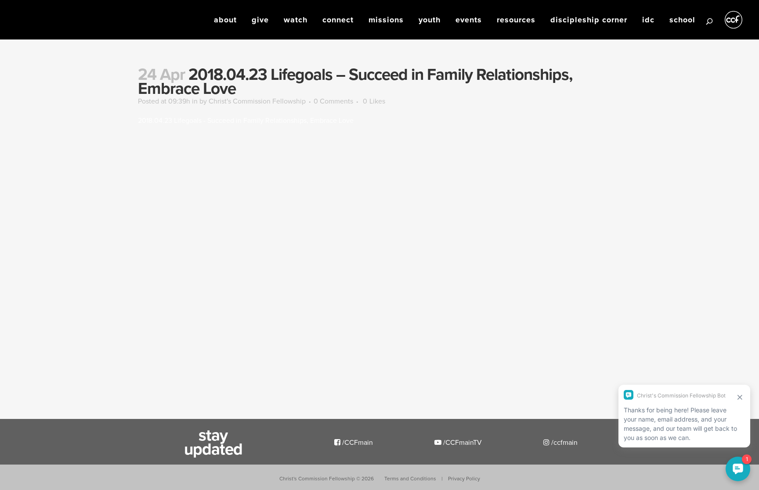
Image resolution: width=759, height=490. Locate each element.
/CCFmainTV (461, 442)
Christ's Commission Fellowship (257, 101)
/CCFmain (356, 442)
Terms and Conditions (410, 478)
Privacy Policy (464, 478)
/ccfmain (563, 442)
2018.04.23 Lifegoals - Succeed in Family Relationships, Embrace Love (246, 120)
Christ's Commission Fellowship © (326, 478)
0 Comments (333, 101)
